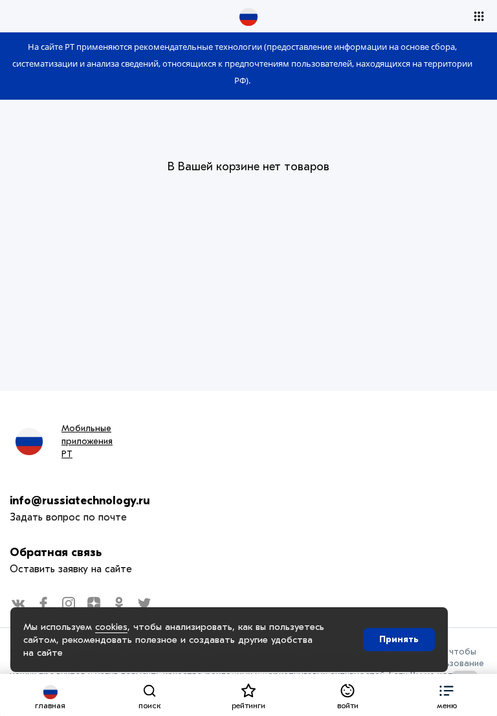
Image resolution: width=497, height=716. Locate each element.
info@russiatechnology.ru (80, 501)
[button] (446, 695)
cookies (111, 626)
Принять (399, 639)
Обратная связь (56, 552)
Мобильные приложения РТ (87, 441)
